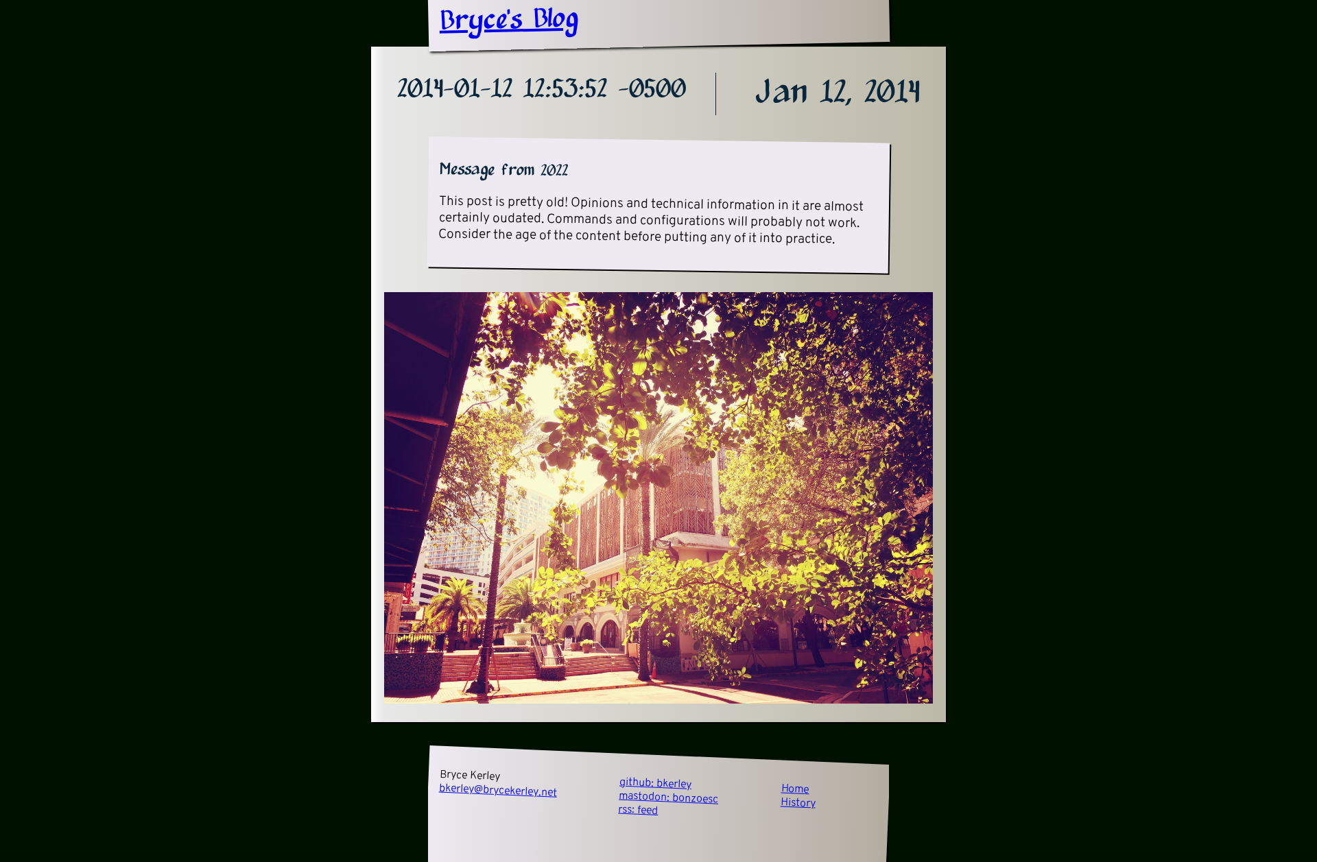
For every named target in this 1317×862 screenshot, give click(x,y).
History (798, 804)
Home (795, 790)
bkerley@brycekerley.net (498, 791)
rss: (638, 810)
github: (655, 784)
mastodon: (669, 798)
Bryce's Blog (508, 20)
